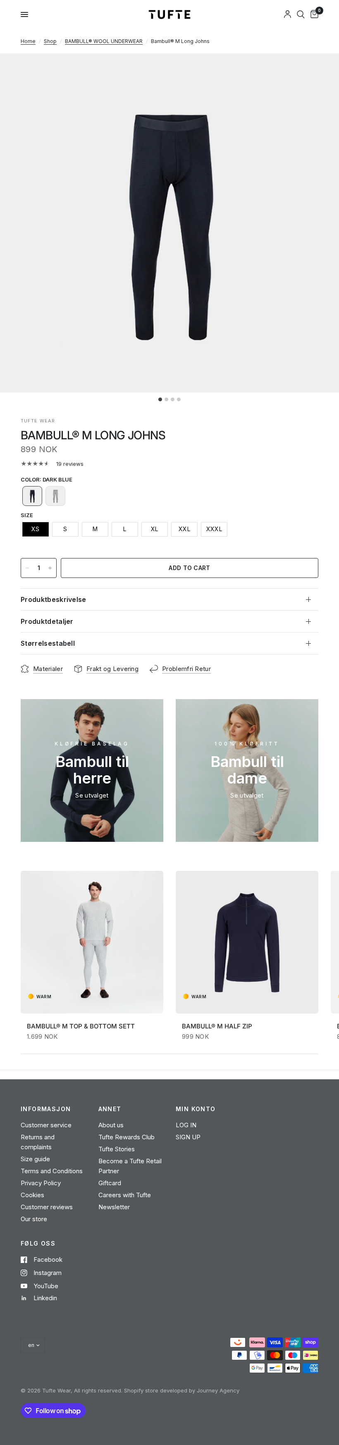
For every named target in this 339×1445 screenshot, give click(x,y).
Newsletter (114, 1207)
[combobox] (301, 14)
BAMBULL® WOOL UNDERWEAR (104, 41)
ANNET (110, 1109)
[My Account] (287, 14)
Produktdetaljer (47, 621)
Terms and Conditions (52, 1171)
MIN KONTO (196, 1109)
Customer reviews (47, 1207)
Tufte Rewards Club (126, 1137)
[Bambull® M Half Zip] (247, 942)
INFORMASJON (46, 1109)
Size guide (35, 1159)
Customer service (46, 1125)
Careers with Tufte (124, 1195)
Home (28, 41)
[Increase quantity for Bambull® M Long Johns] (50, 568)
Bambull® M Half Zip (217, 1026)
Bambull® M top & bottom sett (81, 1026)
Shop (50, 41)
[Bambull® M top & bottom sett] (92, 942)
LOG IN (186, 1125)
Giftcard (109, 1183)
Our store (34, 1219)
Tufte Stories (116, 1149)
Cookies (32, 1195)
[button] (32, 496)
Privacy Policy (41, 1183)
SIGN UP (188, 1137)
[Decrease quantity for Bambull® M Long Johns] (27, 568)
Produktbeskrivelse (53, 599)
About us (111, 1125)
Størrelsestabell (48, 643)
